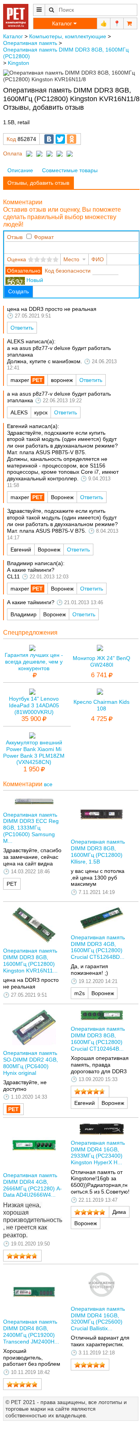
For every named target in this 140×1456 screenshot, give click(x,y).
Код (11, 139)
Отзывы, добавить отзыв (38, 183)
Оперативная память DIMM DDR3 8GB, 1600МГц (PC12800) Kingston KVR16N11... (30, 960)
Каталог (13, 36)
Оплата (12, 153)
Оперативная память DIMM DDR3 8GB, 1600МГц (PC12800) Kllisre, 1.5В (98, 851)
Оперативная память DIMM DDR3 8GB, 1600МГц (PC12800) (66, 52)
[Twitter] (60, 139)
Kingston (18, 63)
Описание (20, 170)
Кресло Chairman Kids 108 (102, 705)
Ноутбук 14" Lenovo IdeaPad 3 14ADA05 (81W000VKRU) (34, 705)
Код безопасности (68, 271)
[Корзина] (130, 23)
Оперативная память (30, 43)
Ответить (21, 328)
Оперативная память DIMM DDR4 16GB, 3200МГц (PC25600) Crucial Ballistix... (98, 1318)
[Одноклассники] (71, 139)
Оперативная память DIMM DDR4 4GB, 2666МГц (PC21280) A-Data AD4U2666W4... (32, 1185)
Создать (18, 291)
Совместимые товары (70, 170)
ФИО (97, 259)
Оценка (16, 259)
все (48, 784)
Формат (44, 237)
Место (71, 259)
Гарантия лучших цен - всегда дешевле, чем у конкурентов (34, 661)
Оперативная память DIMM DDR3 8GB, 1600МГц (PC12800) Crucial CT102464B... (98, 1038)
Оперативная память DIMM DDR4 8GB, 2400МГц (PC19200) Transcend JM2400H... (31, 1331)
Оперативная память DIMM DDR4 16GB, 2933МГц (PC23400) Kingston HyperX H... (98, 1152)
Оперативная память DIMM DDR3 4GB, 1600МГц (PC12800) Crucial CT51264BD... (98, 947)
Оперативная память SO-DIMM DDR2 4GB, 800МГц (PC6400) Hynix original (30, 1063)
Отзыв (15, 237)
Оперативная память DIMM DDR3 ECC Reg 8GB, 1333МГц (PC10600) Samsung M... (31, 828)
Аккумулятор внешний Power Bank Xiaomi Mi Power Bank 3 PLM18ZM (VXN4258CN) (34, 752)
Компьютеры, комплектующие (67, 36)
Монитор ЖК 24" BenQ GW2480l (101, 661)
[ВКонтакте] (49, 139)
